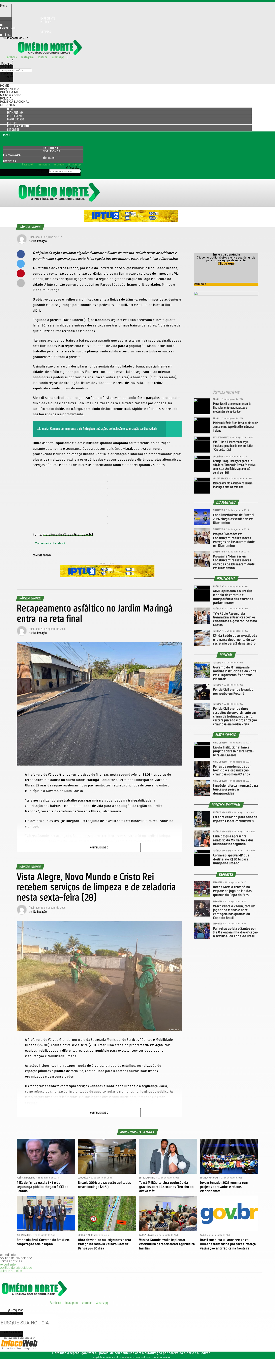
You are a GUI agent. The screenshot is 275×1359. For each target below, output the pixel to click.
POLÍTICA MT (9, 92)
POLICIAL (6, 98)
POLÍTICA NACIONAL (14, 102)
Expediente (51, 148)
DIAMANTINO (9, 89)
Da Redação (40, 241)
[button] (5, 5)
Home (4, 85)
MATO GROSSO (11, 95)
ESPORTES (7, 105)
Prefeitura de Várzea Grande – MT (68, 534)
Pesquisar (7, 67)
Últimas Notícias (25, 33)
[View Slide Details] (131, 220)
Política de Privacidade (25, 25)
